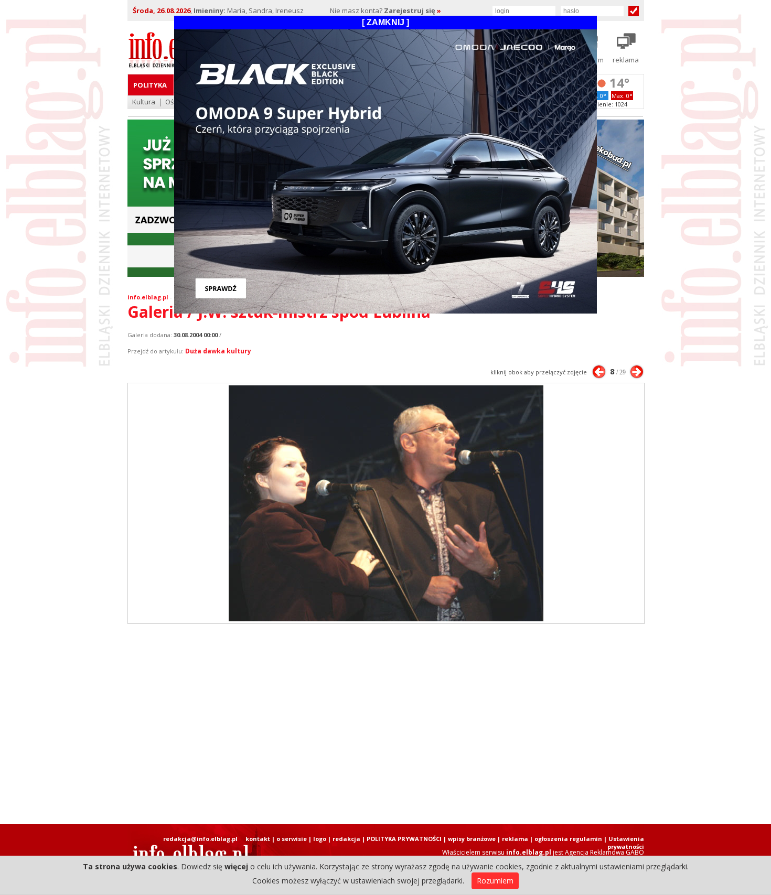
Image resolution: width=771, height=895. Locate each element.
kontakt (257, 839)
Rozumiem (495, 881)
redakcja (346, 839)
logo (319, 839)
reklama (515, 839)
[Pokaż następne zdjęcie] (637, 372)
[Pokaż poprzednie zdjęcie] (599, 372)
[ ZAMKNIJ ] (385, 22)
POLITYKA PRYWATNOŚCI (404, 839)
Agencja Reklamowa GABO (604, 852)
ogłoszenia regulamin (568, 839)
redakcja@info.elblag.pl (200, 839)
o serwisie (291, 839)
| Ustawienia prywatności (624, 842)
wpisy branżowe (472, 839)
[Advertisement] (385, 724)
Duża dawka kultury (218, 351)
